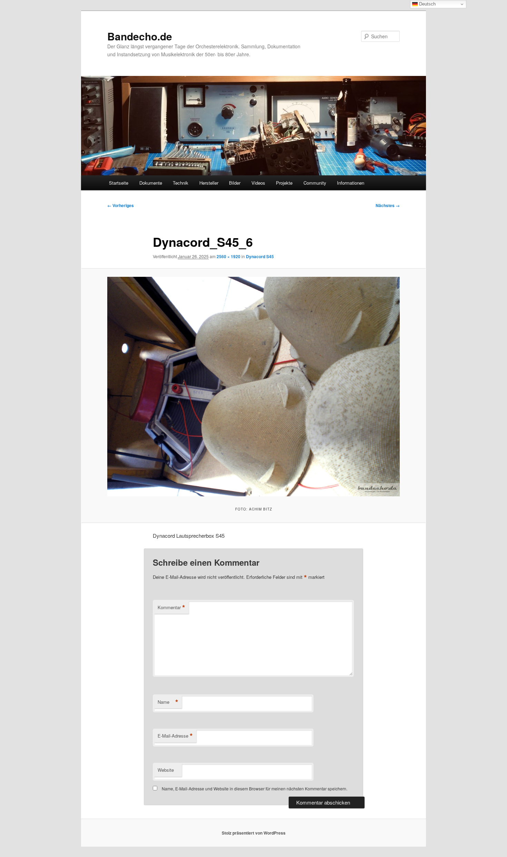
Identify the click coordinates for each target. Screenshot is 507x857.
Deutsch (427, 4)
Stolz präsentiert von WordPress (254, 833)
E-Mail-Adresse (175, 735)
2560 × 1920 (228, 256)
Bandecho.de (139, 36)
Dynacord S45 (260, 256)
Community (315, 182)
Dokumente (150, 182)
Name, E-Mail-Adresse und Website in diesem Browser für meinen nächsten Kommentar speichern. (254, 788)
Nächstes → (388, 205)
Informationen (350, 182)
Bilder (234, 182)
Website (166, 770)
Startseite (118, 182)
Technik (180, 182)
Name (168, 702)
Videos (258, 182)
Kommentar (171, 607)
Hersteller (208, 182)
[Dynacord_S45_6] (253, 386)
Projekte (284, 182)
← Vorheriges (120, 205)
